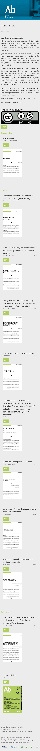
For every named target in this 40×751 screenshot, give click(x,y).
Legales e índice (9, 675)
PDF (4, 127)
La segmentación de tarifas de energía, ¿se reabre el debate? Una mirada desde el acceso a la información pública (19, 303)
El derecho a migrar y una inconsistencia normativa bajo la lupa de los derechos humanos (19, 250)
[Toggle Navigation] (34, 11)
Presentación (8, 138)
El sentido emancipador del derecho (17, 462)
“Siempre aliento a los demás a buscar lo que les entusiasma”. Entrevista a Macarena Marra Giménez (19, 620)
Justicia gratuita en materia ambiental (18, 353)
